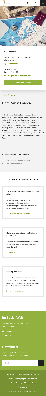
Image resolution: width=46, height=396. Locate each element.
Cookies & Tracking (15, 383)
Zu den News (13, 252)
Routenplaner (12, 64)
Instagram (8, 335)
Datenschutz (32, 379)
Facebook (8, 332)
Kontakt (35, 383)
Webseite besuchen (23, 83)
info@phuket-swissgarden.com (19, 75)
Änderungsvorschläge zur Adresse (17, 160)
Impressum (35, 375)
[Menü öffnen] (43, 3)
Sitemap (27, 383)
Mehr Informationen (16, 291)
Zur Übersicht (9, 95)
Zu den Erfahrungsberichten (19, 213)
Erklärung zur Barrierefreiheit (18, 375)
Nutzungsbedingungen (17, 379)
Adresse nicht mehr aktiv (13, 164)
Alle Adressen (23, 387)
